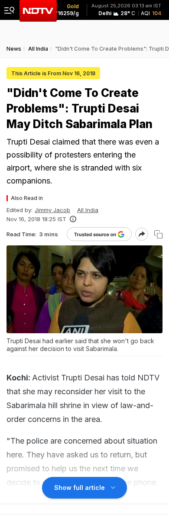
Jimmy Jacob (52, 209)
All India (87, 209)
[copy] (158, 234)
